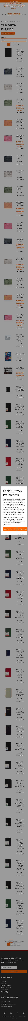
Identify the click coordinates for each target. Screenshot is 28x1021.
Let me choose (9, 529)
